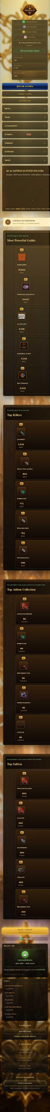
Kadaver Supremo (14, 986)
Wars (7, 117)
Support (9, 152)
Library (9, 143)
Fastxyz (9, 1000)
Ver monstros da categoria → (15, 975)
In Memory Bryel (14, 1007)
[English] (29, 939)
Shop (7, 160)
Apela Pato (11, 1014)
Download (25, 101)
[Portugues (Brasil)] (20, 939)
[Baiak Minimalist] (30, 10)
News (7, 109)
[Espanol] (25, 939)
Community (11, 126)
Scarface (10, 993)
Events (17, 134)
